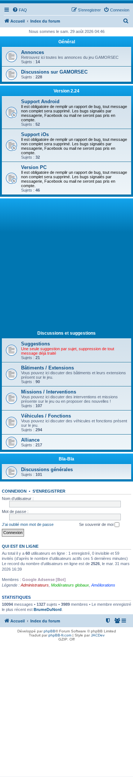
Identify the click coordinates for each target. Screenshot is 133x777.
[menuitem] (19, 10)
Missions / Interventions (48, 392)
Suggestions (35, 344)
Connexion (14, 491)
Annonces (32, 52)
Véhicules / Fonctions (46, 416)
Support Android (40, 101)
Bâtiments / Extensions (47, 368)
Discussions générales (47, 469)
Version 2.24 (66, 91)
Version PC (34, 167)
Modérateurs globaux (70, 585)
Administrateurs (35, 585)
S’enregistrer (49, 491)
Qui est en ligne (20, 546)
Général (66, 41)
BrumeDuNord (48, 609)
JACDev (98, 635)
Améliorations (103, 585)
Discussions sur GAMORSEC (54, 72)
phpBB (49, 631)
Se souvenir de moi (97, 524)
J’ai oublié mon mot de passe (28, 524)
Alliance (30, 440)
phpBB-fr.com (59, 635)
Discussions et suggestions (66, 333)
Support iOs (35, 134)
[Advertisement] (66, 266)
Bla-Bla (66, 459)
